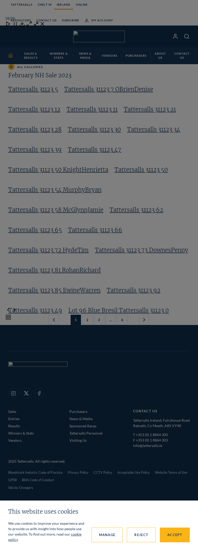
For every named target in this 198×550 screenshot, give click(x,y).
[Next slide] (14, 310)
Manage (107, 535)
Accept (174, 535)
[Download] (22, 25)
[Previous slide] (8, 310)
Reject (141, 535)
